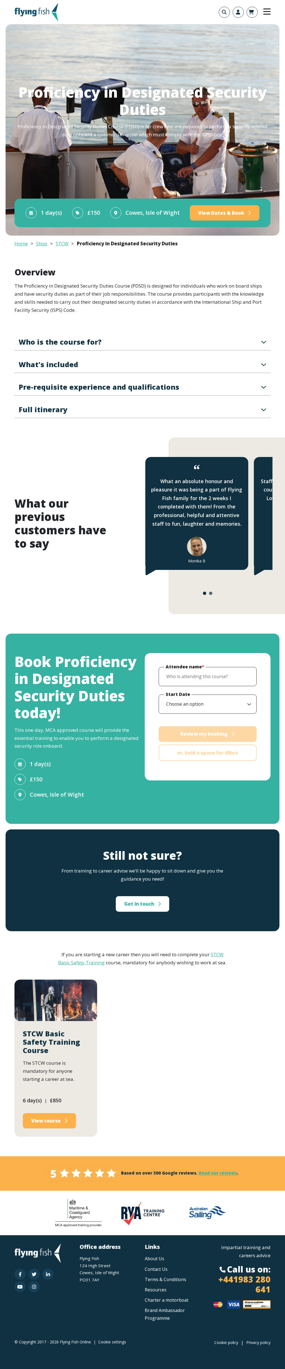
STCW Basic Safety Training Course (51, 1042)
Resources (155, 1290)
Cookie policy (226, 1342)
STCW (62, 243)
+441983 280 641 (244, 1284)
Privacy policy (258, 1342)
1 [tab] (204, 593)
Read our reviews (218, 1173)
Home (21, 243)
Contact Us (156, 1269)
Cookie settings (112, 1342)
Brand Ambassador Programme (165, 1314)
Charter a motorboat (166, 1300)
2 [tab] (210, 593)
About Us (154, 1259)
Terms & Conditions (165, 1279)
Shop (41, 243)
